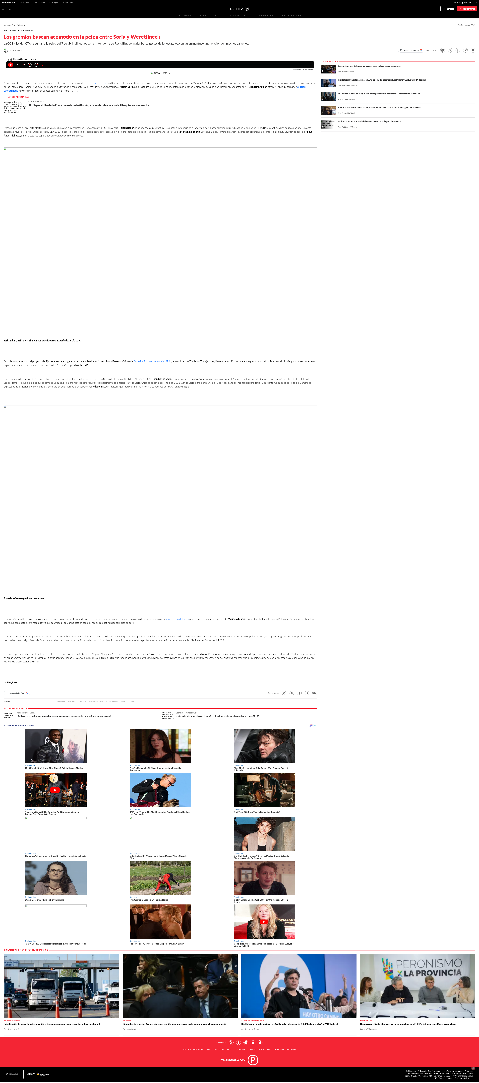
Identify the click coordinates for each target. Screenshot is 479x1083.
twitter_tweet (11, 682)
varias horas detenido (177, 619)
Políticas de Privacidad (464, 1078)
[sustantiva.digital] (43, 1074)
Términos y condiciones (444, 1078)
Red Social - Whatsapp (260, 1042)
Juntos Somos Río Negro (115, 701)
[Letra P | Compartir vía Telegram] (465, 50)
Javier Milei (24, 2)
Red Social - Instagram (246, 1042)
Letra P (10, 25)
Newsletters (291, 15)
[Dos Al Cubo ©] (13, 1074)
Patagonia (61, 701)
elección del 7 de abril (96, 82)
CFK (35, 2)
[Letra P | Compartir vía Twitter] (450, 50)
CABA (221, 1050)
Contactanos (221, 1042)
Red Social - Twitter (231, 1042)
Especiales (208, 15)
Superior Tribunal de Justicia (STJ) (152, 361)
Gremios (82, 701)
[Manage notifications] (473, 1068)
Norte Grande (265, 1050)
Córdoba (252, 1050)
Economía (198, 1050)
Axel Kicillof (68, 2)
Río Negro (72, 701)
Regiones (185, 15)
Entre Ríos (241, 1050)
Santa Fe (230, 1050)
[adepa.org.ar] (31, 1074)
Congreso (291, 1050)
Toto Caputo (54, 2)
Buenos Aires (211, 1050)
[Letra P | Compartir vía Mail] (473, 50)
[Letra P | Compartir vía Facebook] (458, 50)
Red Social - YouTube (253, 1042)
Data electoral (237, 15)
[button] (160, 242)
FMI (43, 2)
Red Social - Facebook (238, 1042)
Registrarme (469, 8)
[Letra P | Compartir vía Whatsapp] (442, 50)
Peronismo (132, 701)
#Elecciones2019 (96, 701)
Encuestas (265, 15)
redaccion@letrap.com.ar (463, 1076)
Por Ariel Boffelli (16, 50)
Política (187, 1050)
